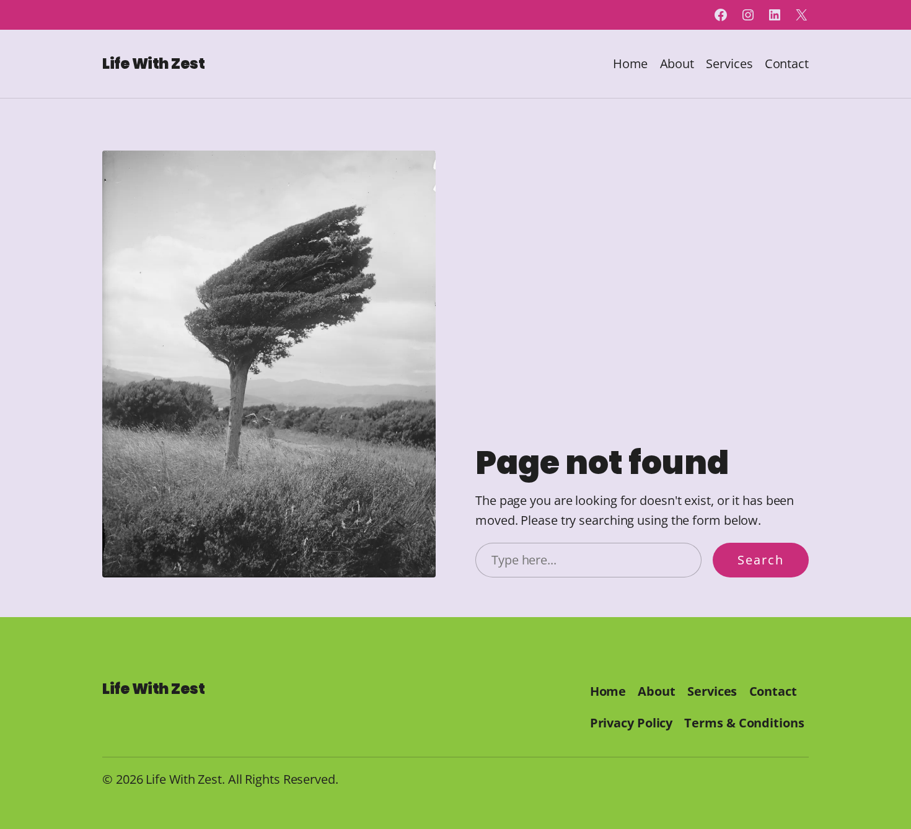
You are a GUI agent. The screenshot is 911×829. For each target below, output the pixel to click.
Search (760, 559)
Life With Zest (153, 63)
